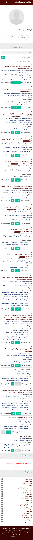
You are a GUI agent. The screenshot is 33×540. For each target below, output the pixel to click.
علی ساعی (4, 143)
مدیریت (15, 102)
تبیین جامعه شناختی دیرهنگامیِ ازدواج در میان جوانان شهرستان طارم (17, 278)
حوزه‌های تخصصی (23, 79)
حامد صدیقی (28, 501)
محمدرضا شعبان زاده (12, 259)
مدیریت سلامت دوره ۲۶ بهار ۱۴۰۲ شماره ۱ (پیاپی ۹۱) (16, 95)
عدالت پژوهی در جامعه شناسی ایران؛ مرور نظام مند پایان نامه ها (18, 67)
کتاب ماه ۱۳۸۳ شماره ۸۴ (23, 374)
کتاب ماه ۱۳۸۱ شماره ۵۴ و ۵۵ (21, 441)
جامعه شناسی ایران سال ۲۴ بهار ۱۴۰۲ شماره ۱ (18, 75)
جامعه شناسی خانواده (21, 305)
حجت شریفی (5, 322)
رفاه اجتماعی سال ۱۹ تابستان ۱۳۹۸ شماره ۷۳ (18, 215)
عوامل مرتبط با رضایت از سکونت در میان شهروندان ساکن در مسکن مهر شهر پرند (18, 208)
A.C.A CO (12, 537)
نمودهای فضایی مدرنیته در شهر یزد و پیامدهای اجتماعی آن (19, 256)
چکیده (18, 83)
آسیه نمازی (21, 120)
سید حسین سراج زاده (11, 166)
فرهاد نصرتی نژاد (26, 73)
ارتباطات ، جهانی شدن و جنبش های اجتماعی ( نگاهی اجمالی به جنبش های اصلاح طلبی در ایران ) (17, 391)
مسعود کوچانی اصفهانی (21, 118)
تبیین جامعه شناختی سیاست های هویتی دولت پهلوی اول (17, 140)
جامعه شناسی (5, 242)
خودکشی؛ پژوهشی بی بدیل (22, 369)
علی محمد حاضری (13, 143)
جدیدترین (20, 47)
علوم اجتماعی (14, 79)
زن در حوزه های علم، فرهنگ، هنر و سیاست (16, 332)
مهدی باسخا (7, 93)
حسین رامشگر (13, 120)
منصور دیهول (28, 496)
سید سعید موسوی (22, 211)
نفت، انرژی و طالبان (24, 436)
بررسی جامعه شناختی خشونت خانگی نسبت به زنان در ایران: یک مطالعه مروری (17, 115)
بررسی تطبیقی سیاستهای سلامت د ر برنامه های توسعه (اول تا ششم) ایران (17, 187)
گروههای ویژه (8, 102)
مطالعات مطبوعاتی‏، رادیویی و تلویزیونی (17, 339)
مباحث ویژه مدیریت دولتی (20, 428)
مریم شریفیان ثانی (12, 281)
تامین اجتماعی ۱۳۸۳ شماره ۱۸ (21, 422)
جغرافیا (15, 466)
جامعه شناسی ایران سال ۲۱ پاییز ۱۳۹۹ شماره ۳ (17, 147)
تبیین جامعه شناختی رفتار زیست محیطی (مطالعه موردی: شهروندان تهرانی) (18, 162)
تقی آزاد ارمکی (23, 143)
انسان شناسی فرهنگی (21, 299)
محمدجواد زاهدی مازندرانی (8, 70)
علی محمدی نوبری (27, 518)
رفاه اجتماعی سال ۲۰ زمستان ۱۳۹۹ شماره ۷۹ (18, 193)
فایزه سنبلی (6, 190)
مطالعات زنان (14, 330)
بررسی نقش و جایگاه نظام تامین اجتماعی (18, 417)
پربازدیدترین (14, 47)
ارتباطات (7, 337)
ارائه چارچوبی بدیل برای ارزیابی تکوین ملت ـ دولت (18, 350)
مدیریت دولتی (8, 426)
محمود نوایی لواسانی (21, 70)
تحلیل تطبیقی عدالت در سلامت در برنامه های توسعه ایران (17, 90)
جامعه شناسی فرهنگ (21, 294)
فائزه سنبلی (24, 93)
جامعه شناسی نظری (22, 405)
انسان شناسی (5, 297)
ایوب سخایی (14, 322)
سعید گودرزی (17, 73)
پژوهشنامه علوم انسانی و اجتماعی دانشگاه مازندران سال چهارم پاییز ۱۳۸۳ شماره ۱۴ (17, 398)
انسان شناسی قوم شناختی (8, 299)
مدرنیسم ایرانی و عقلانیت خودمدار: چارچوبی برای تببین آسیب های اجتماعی (16, 231)
